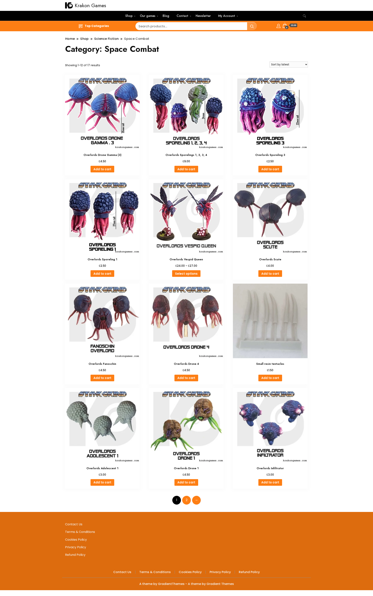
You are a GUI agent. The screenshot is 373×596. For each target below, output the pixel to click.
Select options (186, 274)
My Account (226, 16)
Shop (128, 16)
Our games (147, 16)
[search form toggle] (304, 16)
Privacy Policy (75, 547)
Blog (166, 16)
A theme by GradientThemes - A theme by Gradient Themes (186, 584)
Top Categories (97, 26)
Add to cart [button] (102, 169)
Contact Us (73, 524)
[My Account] (278, 25)
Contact (182, 16)
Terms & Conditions (80, 532)
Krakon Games (90, 5)
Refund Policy (75, 555)
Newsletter (203, 16)
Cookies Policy (76, 539)
